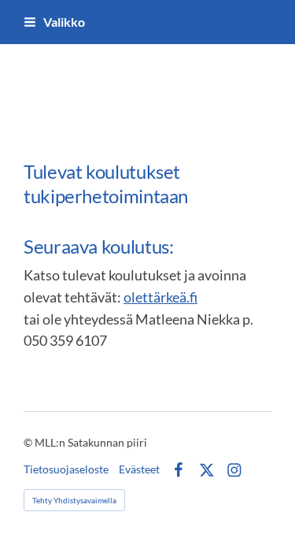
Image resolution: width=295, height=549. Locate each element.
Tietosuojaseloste (66, 469)
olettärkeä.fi (160, 297)
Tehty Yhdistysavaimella (74, 500)
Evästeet (139, 469)
